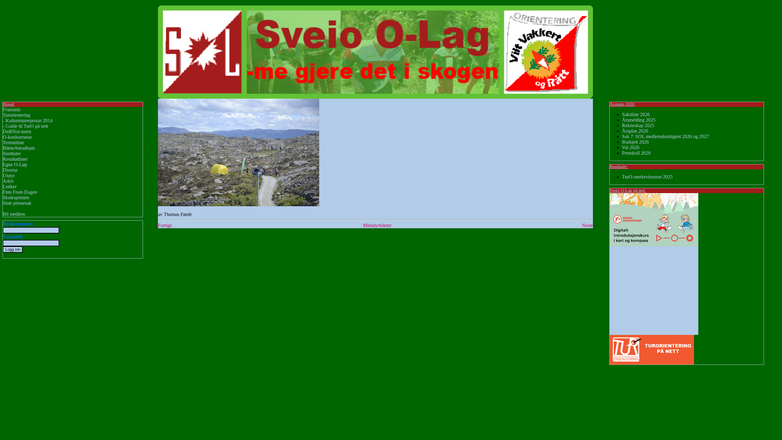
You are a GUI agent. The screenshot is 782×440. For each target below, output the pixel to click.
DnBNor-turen (17, 131)
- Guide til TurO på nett (25, 126)
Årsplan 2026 (635, 131)
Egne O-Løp (15, 164)
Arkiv (8, 181)
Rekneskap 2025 (638, 125)
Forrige (165, 225)
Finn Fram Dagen (20, 192)
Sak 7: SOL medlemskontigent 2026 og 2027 (665, 136)
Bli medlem (14, 214)
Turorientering (16, 115)
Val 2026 (630, 147)
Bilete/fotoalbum (19, 148)
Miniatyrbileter (377, 225)
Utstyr (9, 175)
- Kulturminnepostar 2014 (28, 120)
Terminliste (13, 142)
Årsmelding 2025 (639, 120)
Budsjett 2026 (635, 142)
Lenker (9, 186)
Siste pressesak (17, 203)
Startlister (12, 153)
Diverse (10, 170)
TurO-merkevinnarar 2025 (647, 176)
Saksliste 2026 (636, 114)
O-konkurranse (17, 137)
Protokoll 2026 (636, 153)
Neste (587, 225)
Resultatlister (15, 159)
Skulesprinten (16, 197)
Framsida (11, 109)
